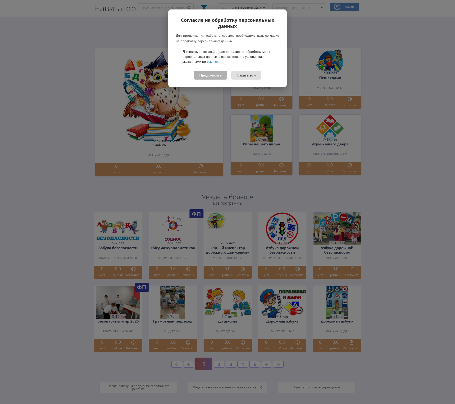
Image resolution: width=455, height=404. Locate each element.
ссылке (212, 61)
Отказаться (246, 75)
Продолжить (210, 75)
